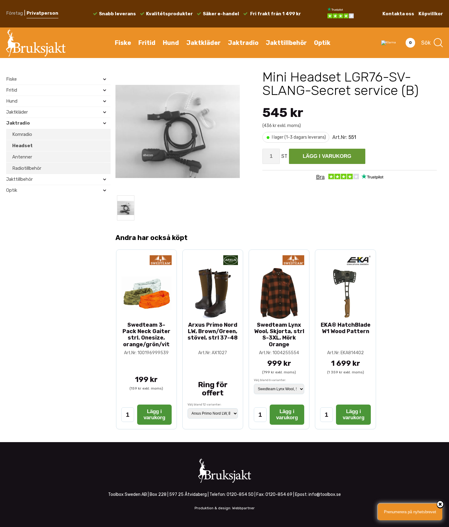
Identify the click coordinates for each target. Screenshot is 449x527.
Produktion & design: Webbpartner (225, 508)
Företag (14, 13)
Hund (171, 42)
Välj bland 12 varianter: (204, 404)
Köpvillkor (430, 13)
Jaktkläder (203, 42)
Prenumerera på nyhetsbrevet (410, 512)
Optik (322, 42)
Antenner (22, 157)
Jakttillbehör (286, 42)
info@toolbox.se (324, 494)
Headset (22, 145)
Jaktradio (243, 42)
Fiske (123, 42)
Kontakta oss (398, 13)
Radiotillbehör (26, 168)
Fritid (146, 42)
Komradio (22, 134)
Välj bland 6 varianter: (270, 380)
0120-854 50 (240, 494)
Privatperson (42, 13)
